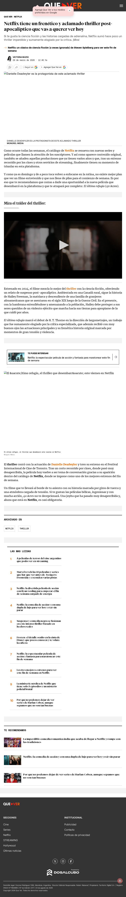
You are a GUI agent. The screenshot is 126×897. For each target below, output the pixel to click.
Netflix (69, 150)
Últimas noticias (12, 850)
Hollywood (9, 845)
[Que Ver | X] (55, 861)
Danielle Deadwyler (64, 464)
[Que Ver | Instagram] (63, 861)
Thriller (24, 529)
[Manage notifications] (120, 880)
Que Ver (8, 17)
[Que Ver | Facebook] (70, 861)
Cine (6, 824)
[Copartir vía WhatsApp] (10, 67)
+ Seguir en (28, 67)
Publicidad (70, 824)
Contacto (69, 829)
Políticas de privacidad (77, 835)
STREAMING (10, 840)
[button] (121, 6)
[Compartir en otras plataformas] (17, 67)
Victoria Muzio (21, 57)
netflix (18, 17)
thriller (71, 288)
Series (6, 829)
